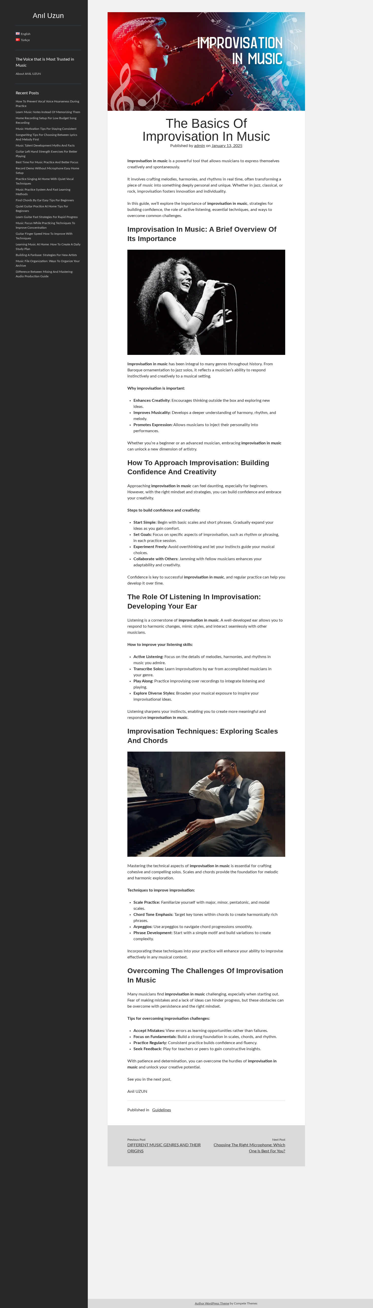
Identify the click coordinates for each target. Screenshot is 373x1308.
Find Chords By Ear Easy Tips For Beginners (45, 200)
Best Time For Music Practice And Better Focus (47, 162)
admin (199, 146)
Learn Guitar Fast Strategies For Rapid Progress (47, 217)
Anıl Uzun (48, 16)
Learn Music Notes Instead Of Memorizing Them (48, 112)
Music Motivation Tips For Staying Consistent (46, 128)
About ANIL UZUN (28, 73)
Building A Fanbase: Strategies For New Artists (46, 255)
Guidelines (161, 1110)
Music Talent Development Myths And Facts (45, 145)
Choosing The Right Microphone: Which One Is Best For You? (249, 1148)
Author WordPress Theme (212, 1303)
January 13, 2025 (227, 146)
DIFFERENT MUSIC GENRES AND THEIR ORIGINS (164, 1148)
